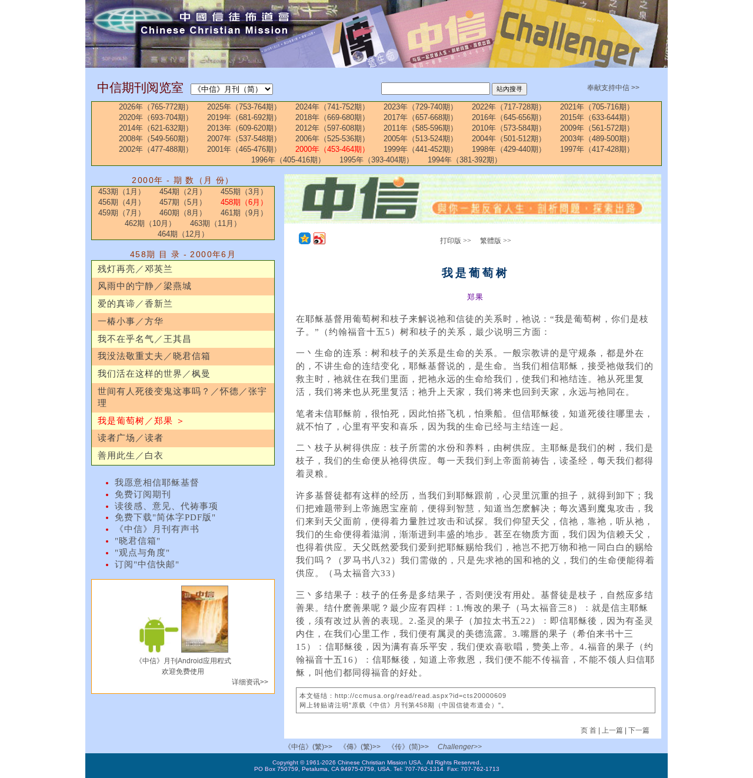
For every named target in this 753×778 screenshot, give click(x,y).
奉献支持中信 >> (613, 88)
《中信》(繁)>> (308, 747)
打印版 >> (455, 241)
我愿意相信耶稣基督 (157, 482)
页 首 (589, 730)
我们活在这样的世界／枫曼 (154, 373)
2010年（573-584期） (509, 128)
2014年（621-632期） (156, 128)
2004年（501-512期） (509, 138)
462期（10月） (150, 223)
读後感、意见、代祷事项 (166, 506)
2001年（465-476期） (244, 149)
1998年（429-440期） (509, 149)
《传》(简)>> (408, 747)
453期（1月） (121, 191)
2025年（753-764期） (244, 106)
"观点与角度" (142, 552)
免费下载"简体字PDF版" (165, 517)
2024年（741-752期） (332, 106)
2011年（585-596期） (421, 128)
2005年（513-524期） (421, 138)
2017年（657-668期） (421, 117)
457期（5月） (182, 202)
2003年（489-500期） (597, 138)
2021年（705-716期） (597, 106)
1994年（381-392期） (465, 159)
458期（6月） (244, 202)
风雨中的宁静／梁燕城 (145, 286)
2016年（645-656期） (509, 117)
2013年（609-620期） (244, 128)
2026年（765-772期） (156, 106)
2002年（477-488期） (156, 149)
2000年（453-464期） (332, 149)
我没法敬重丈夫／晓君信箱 (154, 356)
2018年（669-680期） (332, 117)
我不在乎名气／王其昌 (145, 339)
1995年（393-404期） (376, 159)
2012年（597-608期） (332, 128)
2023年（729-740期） (421, 106)
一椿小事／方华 (131, 321)
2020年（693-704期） (156, 117)
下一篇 (638, 730)
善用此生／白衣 (131, 455)
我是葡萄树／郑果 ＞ (141, 420)
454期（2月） (182, 191)
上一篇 (612, 730)
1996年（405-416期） (288, 159)
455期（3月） (244, 191)
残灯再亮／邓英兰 (135, 269)
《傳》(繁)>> (360, 747)
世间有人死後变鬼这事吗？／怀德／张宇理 (182, 397)
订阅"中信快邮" (147, 564)
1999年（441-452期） (421, 149)
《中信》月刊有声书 (157, 529)
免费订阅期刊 (143, 494)
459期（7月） (121, 212)
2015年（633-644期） (597, 117)
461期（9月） (244, 212)
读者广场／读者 (131, 438)
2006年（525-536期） (332, 138)
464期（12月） (183, 234)
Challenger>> (460, 747)
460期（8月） (182, 212)
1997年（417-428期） (597, 149)
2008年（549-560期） (156, 138)
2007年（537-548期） (244, 138)
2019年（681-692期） (244, 117)
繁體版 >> (495, 241)
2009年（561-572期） (597, 128)
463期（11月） (215, 223)
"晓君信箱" (138, 541)
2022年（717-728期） (509, 106)
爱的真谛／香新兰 (135, 303)
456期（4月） (121, 202)
